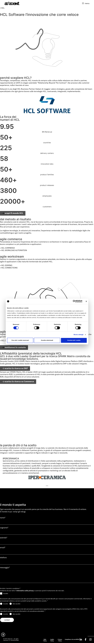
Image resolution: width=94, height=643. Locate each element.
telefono (3, 557)
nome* (2, 517)
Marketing (78, 324)
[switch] (36, 327)
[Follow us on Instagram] (90, 639)
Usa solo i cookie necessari (20, 340)
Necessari (16, 324)
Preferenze (36, 324)
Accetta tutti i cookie (73, 340)
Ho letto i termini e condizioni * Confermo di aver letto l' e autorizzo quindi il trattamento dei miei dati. (32, 589)
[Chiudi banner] (86, 301)
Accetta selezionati (47, 340)
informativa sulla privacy (25, 591)
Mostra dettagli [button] (78, 334)
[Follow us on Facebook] (85, 639)
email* (2, 547)
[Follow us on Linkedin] (81, 639)
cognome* (4, 527)
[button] (85, 3)
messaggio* (5, 567)
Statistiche (57, 324)
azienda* (3, 537)
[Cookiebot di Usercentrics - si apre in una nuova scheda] (74, 301)
